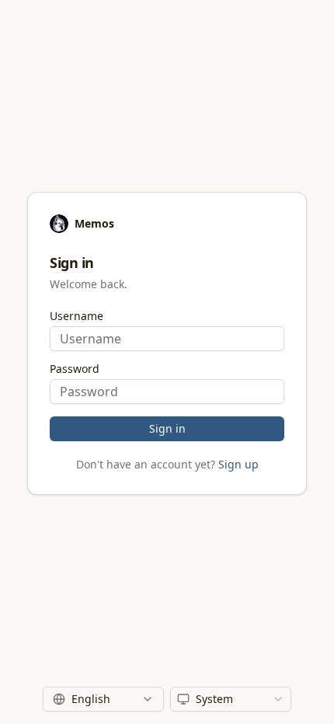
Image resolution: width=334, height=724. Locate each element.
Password (74, 369)
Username (76, 316)
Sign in (167, 428)
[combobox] (230, 699)
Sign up (238, 464)
